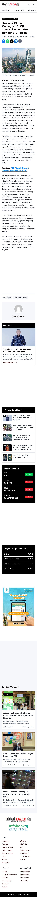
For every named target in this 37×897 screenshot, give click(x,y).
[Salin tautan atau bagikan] (20, 41)
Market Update (10, 773)
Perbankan (32, 10)
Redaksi (4, 871)
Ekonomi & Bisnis (7, 853)
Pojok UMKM (24, 853)
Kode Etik (5, 878)
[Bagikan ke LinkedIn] (16, 41)
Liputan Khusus (25, 856)
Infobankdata (24, 878)
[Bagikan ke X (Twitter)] (12, 41)
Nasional (8, 735)
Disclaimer (5, 884)
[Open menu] (33, 4)
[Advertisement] (18, 272)
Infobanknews (25, 871)
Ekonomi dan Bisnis (19, 10)
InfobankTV (24, 881)
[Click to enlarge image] (18, 60)
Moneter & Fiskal (7, 847)
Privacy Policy (6, 881)
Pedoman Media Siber (9, 875)
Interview (23, 859)
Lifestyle (23, 841)
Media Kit (5, 887)
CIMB (9, 297)
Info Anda (23, 844)
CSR (21, 847)
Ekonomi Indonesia (20, 297)
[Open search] (29, 4)
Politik (4, 856)
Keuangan (8, 694)
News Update (5, 10)
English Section (25, 850)
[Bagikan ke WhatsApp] (7, 41)
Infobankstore (25, 875)
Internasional (6, 862)
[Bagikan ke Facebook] (3, 41)
